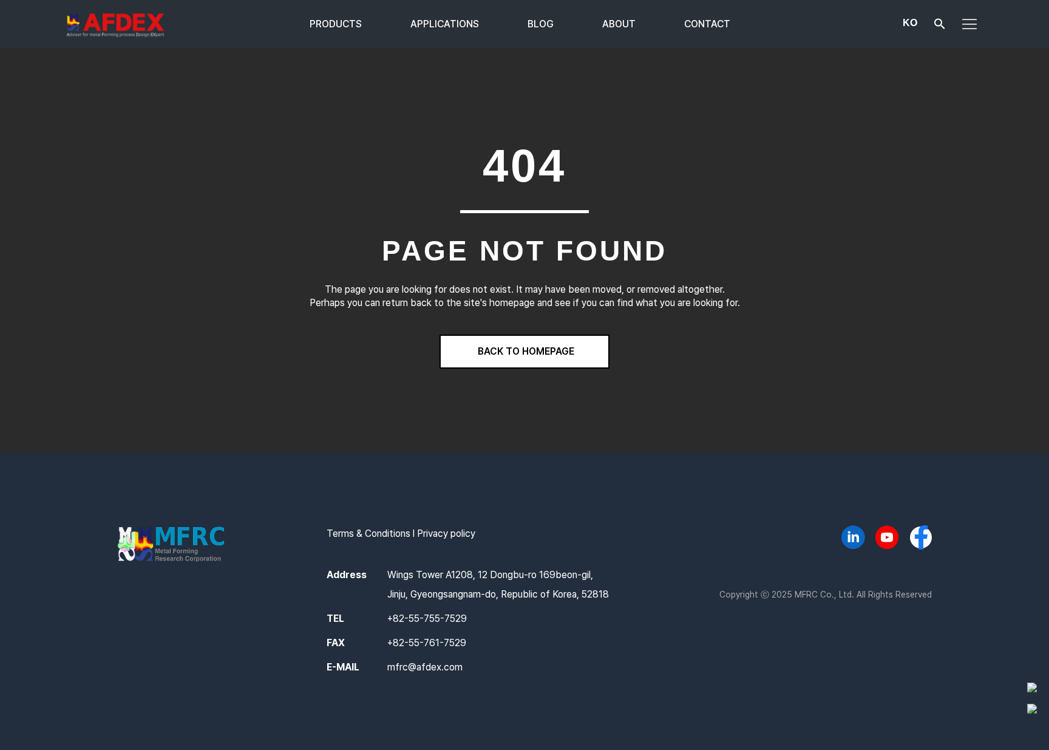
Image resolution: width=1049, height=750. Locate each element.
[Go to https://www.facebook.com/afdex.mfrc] (921, 539)
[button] (940, 26)
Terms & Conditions (368, 533)
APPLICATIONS (444, 24)
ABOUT (619, 24)
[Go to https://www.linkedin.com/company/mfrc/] (853, 539)
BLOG (541, 24)
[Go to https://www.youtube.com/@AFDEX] (887, 539)
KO (910, 23)
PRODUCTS (336, 24)
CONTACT (707, 24)
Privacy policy (446, 533)
